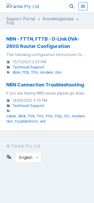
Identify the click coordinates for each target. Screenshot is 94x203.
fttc (40, 116)
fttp (58, 116)
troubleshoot (26, 121)
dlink (16, 72)
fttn (34, 72)
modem (46, 72)
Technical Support (28, 67)
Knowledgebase (58, 18)
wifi (43, 121)
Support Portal (20, 18)
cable (11, 116)
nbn (58, 72)
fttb (25, 72)
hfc (67, 116)
